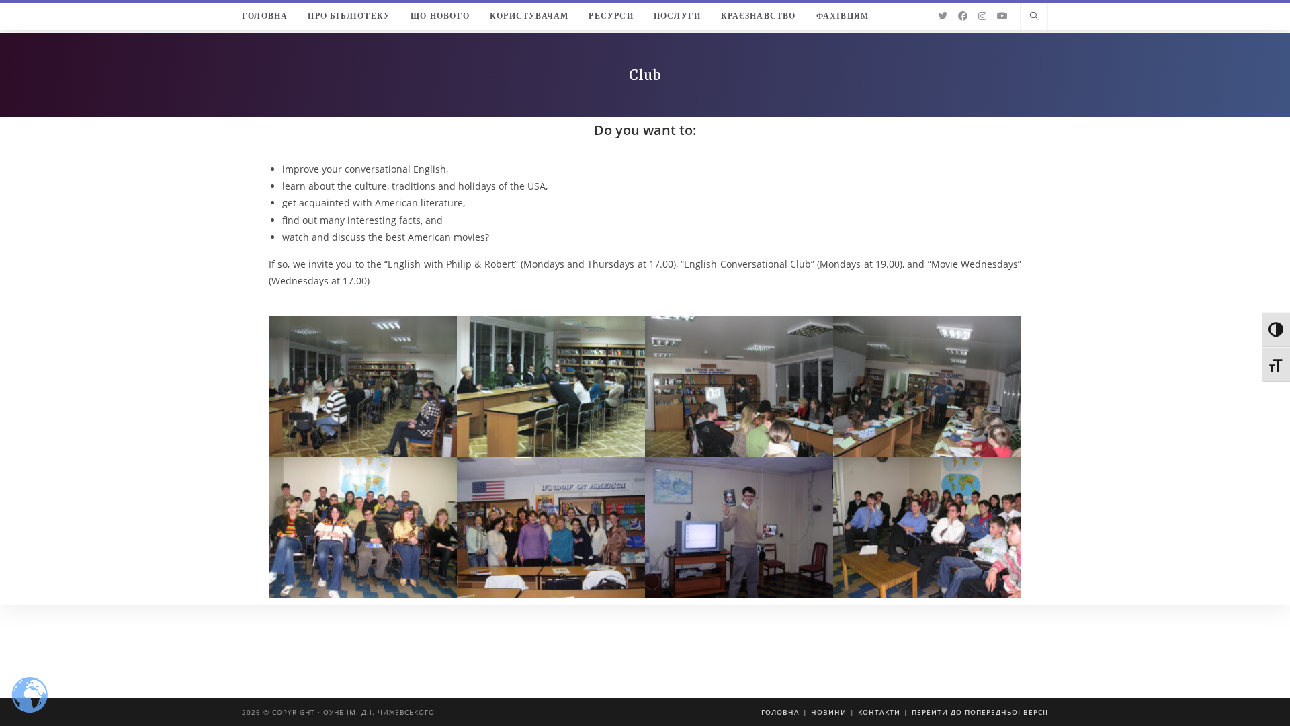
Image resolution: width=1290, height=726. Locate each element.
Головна (780, 712)
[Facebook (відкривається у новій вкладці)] (963, 16)
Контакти (879, 712)
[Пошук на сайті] (1034, 16)
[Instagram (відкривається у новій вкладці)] (982, 16)
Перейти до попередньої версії (980, 712)
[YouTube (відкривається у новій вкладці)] (1002, 16)
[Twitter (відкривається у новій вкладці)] (943, 16)
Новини (829, 712)
